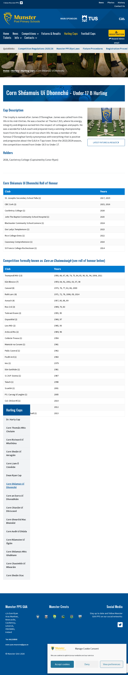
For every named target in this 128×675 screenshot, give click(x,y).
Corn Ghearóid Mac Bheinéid (16, 521)
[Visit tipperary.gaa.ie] (72, 616)
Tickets (7, 37)
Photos (111, 2)
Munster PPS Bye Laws (68, 48)
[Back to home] (22, 18)
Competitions (29, 34)
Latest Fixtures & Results (105, 142)
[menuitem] (4, 33)
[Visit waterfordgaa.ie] (80, 616)
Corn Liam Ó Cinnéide (12, 465)
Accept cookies (62, 664)
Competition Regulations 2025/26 (35, 48)
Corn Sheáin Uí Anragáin (13, 453)
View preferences (111, 664)
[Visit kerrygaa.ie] (55, 616)
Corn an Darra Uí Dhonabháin (14, 497)
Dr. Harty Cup (13, 419)
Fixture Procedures (93, 48)
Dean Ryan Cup (13, 475)
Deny (87, 664)
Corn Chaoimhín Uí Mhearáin (15, 565)
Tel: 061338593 (11, 639)
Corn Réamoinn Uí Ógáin (15, 541)
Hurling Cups (71, 33)
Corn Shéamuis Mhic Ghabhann (16, 553)
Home (6, 33)
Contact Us (119, 6)
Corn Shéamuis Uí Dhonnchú (15, 485)
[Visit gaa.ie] (122, 18)
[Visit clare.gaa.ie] (38, 616)
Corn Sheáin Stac (15, 575)
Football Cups (88, 33)
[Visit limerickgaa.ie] (63, 616)
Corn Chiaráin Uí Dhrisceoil (14, 509)
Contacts (29, 38)
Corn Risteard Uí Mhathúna (14, 441)
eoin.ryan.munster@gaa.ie (16, 644)
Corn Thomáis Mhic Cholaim (16, 429)
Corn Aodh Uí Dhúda (16, 531)
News (101, 2)
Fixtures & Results (51, 33)
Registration (116, 34)
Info (17, 38)
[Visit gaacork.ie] (46, 616)
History (121, 2)
